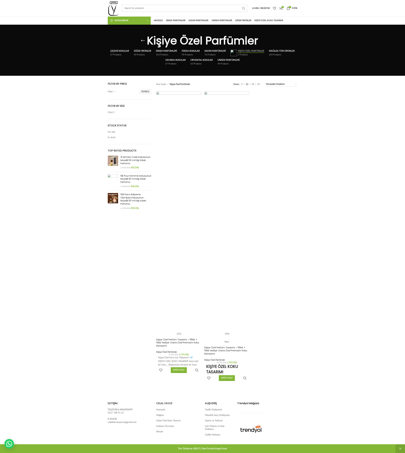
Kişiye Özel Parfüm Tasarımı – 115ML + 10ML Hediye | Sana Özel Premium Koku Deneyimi (177, 342)
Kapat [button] (400, 448)
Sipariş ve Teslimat (214, 421)
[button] (9, 444)
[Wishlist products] (274, 8)
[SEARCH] (243, 8)
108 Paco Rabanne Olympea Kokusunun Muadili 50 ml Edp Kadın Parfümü (133, 199)
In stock (112, 137)
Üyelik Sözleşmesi (213, 410)
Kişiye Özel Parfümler (166, 352)
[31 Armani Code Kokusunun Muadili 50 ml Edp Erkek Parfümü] (113, 162)
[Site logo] (113, 8)
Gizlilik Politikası (212, 435)
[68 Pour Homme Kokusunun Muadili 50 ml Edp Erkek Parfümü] (113, 181)
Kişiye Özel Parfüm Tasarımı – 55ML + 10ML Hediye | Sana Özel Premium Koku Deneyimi (225, 350)
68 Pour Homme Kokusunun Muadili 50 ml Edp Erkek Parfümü (135, 179)
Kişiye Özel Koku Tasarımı (168, 421)
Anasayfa (160, 410)
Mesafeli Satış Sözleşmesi (217, 415)
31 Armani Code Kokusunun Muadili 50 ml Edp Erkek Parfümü (135, 160)
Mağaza (160, 415)
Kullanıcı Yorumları (165, 426)
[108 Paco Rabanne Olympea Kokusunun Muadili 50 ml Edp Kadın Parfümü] (113, 201)
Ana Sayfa (161, 84)
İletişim (159, 432)
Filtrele (145, 92)
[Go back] (143, 41)
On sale (111, 132)
